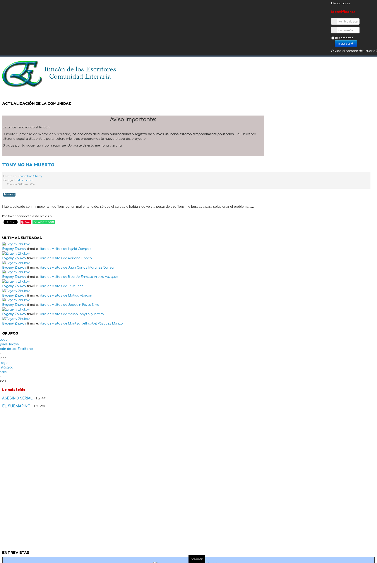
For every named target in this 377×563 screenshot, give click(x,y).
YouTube (371, 66)
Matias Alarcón (80, 295)
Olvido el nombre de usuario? (354, 51)
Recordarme (344, 38)
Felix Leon (76, 286)
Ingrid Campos (79, 248)
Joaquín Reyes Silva (83, 304)
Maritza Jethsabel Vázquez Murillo (95, 323)
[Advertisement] (188, 480)
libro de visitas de (53, 248)
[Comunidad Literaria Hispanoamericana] (59, 74)
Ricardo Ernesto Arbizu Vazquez (93, 276)
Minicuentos (25, 180)
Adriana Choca (80, 258)
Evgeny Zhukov (14, 248)
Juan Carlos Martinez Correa (91, 267)
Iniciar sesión (346, 43)
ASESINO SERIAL (18, 398)
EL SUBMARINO (17, 406)
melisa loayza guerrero (86, 314)
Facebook (353, 66)
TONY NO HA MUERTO (28, 165)
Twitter (362, 66)
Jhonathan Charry (30, 176)
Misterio (9, 194)
